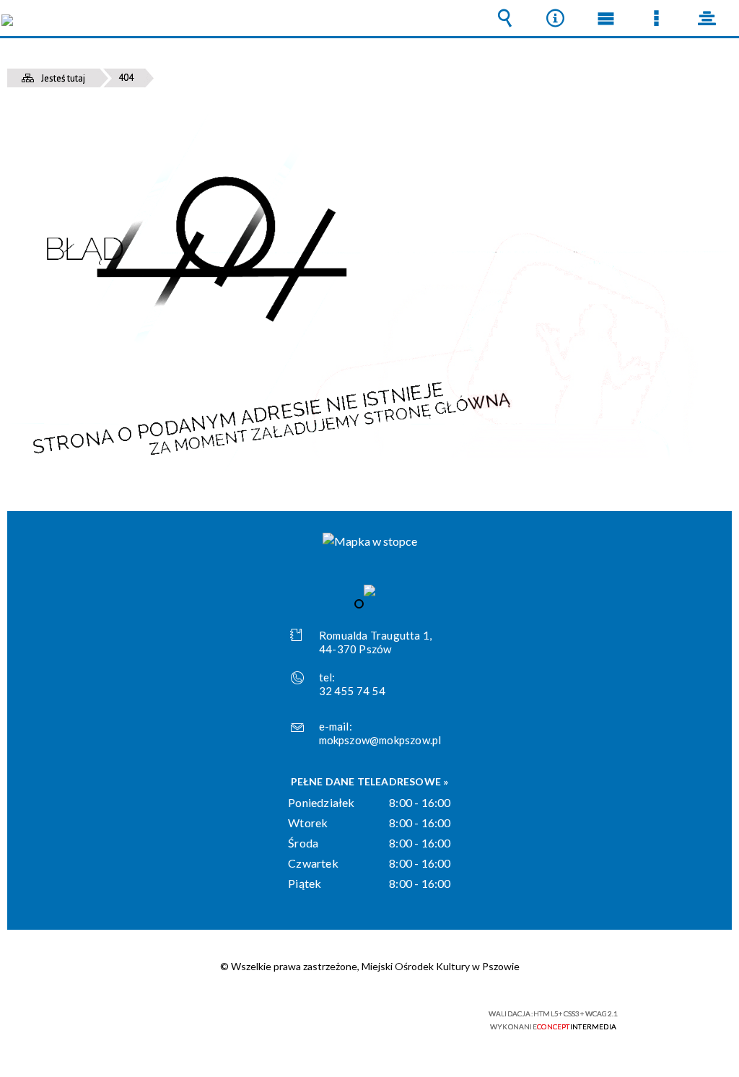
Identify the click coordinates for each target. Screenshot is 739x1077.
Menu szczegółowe (656, 18)
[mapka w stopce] (370, 541)
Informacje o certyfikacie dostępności (185, 1023)
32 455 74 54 (352, 690)
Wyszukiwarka (504, 18)
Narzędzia (555, 18)
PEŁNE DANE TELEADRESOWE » (370, 781)
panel (706, 18)
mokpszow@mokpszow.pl (380, 739)
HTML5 (346, 1020)
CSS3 (368, 1020)
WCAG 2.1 (413, 1019)
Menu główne (605, 18)
